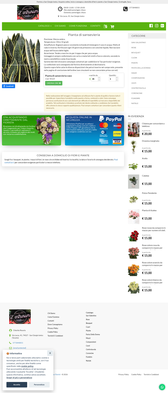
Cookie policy (53, 332)
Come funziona (53, 317)
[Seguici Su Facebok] (150, 25)
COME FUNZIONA (78, 26)
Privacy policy (53, 328)
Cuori (134, 58)
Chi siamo (51, 313)
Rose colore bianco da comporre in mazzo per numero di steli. (152, 282)
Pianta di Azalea (149, 210)
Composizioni (138, 78)
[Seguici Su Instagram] (155, 25)
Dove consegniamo (55, 324)
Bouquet (135, 53)
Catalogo (44, 26)
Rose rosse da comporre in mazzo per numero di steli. (154, 229)
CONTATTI (95, 26)
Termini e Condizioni (151, 374)
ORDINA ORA (53, 83)
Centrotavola (138, 88)
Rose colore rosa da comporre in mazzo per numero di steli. (152, 248)
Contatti (51, 321)
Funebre (135, 98)
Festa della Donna (140, 68)
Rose (133, 48)
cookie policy (27, 366)
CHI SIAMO (60, 26)
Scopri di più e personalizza (19, 377)
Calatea (145, 175)
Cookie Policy (136, 374)
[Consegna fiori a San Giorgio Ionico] (28, 12)
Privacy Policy (123, 374)
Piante (134, 63)
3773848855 (134, 8)
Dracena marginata (150, 141)
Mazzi (134, 73)
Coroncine (136, 93)
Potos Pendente (149, 193)
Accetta (16, 385)
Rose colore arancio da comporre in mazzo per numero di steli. (152, 265)
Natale (134, 103)
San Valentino (138, 42)
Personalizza (39, 385)
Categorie (138, 35)
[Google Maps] (161, 25)
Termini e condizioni (55, 336)
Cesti (133, 83)
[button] (104, 26)
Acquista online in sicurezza (79, 118)
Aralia (144, 158)
